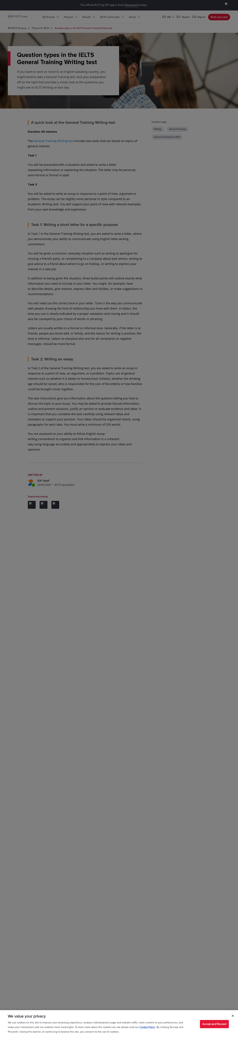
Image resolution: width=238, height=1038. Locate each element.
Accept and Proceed (214, 1024)
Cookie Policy (147, 1027)
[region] (119, 1024)
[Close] (232, 1015)
